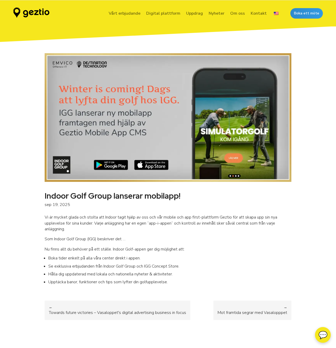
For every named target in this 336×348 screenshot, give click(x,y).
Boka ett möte (306, 13)
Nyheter (216, 13)
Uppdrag (194, 13)
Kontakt (259, 13)
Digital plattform (163, 13)
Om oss (237, 13)
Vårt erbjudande (124, 13)
